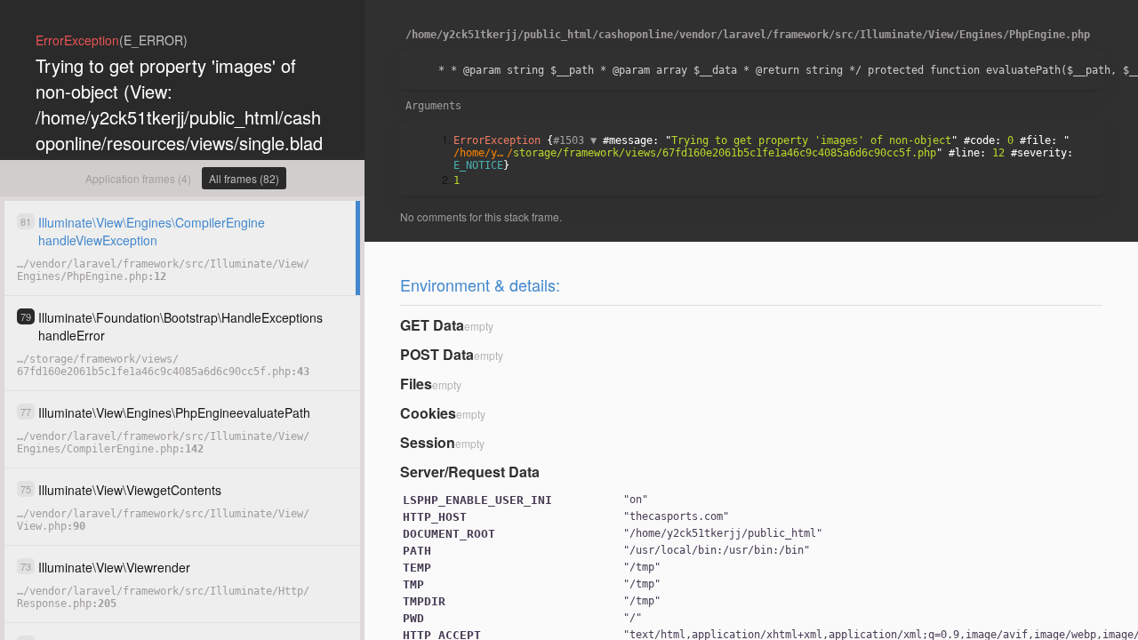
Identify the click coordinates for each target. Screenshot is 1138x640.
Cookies (428, 413)
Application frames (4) (138, 178)
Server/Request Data (470, 471)
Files (416, 383)
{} (766, 153)
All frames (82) (244, 178)
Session (427, 442)
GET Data (432, 325)
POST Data (437, 354)
